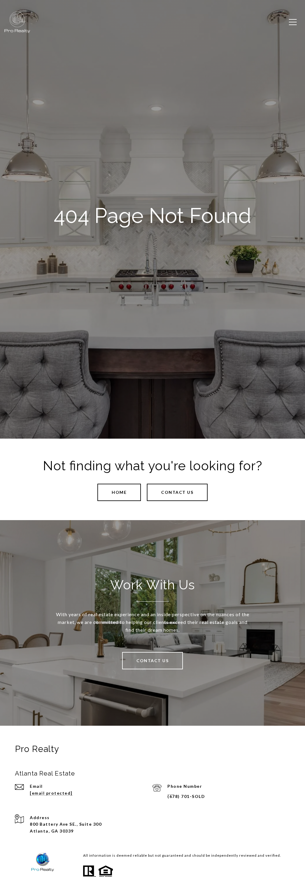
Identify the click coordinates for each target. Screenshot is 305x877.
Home (119, 492)
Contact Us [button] (177, 492)
